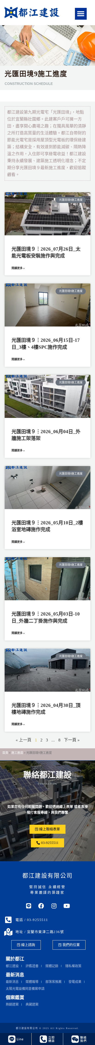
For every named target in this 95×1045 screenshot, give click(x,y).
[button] (81, 14)
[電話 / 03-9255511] (8, 920)
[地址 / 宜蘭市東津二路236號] (8, 932)
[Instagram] (54, 905)
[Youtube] (66, 905)
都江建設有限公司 (47, 876)
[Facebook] (41, 905)
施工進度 (17, 752)
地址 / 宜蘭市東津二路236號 (39, 932)
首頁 (5, 752)
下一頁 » (72, 740)
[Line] (28, 905)
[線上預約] (79, 1039)
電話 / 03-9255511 (31, 920)
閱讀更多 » (18, 268)
